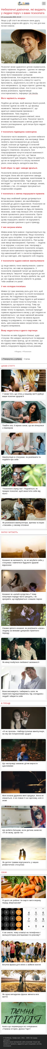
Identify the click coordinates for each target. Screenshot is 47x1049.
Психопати (27, 351)
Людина (18, 351)
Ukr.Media (33, 93)
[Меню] (44, 3)
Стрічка (27, 359)
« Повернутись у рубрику (12, 359)
